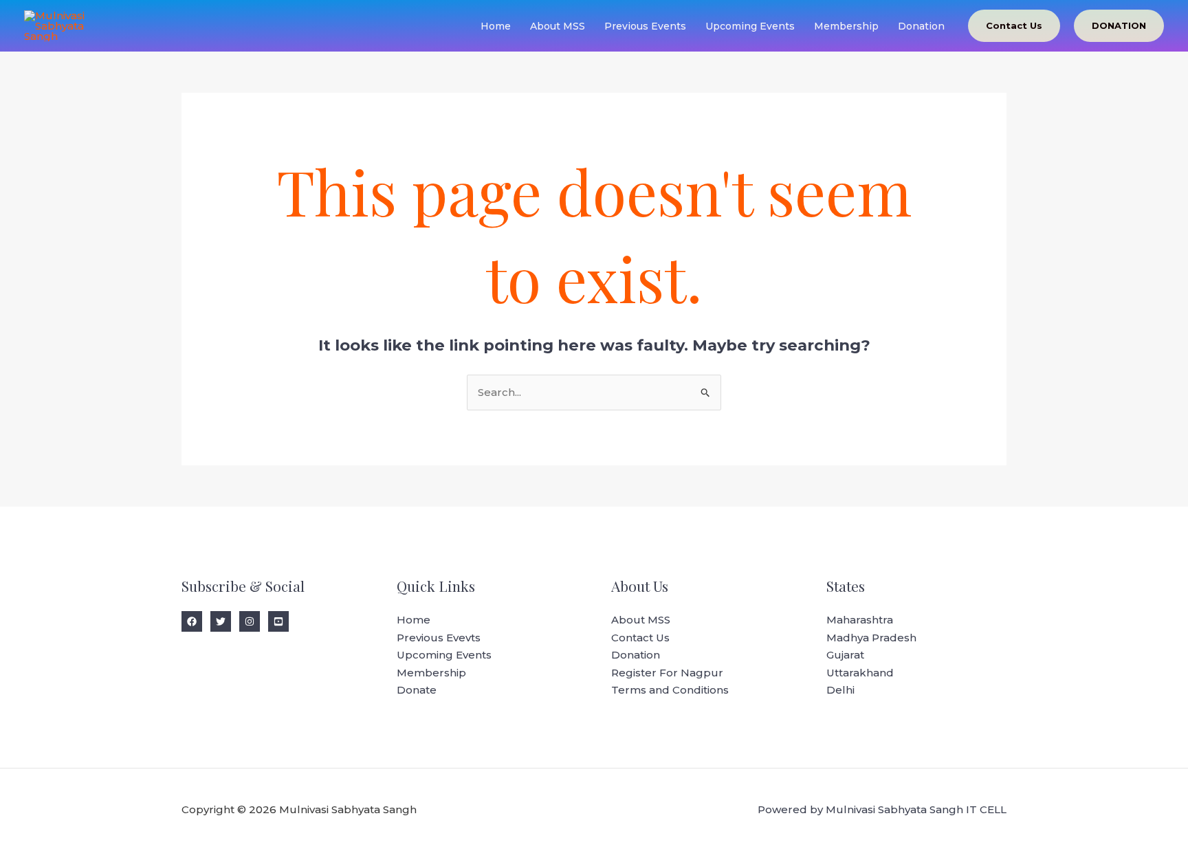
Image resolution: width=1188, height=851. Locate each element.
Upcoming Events (750, 26)
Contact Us (640, 637)
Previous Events (645, 26)
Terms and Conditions (670, 689)
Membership (846, 26)
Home (496, 26)
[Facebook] (192, 621)
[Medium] (278, 621)
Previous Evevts (439, 637)
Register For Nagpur (667, 672)
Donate (417, 689)
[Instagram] (249, 621)
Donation (921, 26)
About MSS (557, 26)
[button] (1014, 26)
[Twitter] (220, 621)
